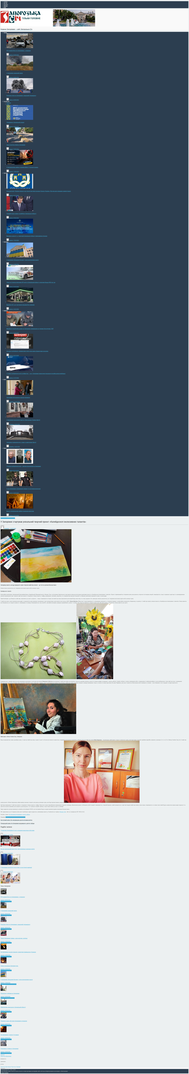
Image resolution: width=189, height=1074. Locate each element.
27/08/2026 (16, 264)
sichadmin (11, 402)
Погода (2, 1054)
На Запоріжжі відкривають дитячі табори (19, 814)
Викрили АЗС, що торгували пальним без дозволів (20, 305)
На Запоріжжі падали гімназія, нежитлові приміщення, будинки (18, 952)
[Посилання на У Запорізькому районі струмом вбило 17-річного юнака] (19, 164)
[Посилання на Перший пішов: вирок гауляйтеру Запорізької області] (19, 210)
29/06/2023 (16, 218)
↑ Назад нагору (4, 1072)
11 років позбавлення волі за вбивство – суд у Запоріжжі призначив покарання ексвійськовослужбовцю (35, 373)
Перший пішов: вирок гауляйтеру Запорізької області (21, 213)
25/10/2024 (16, 515)
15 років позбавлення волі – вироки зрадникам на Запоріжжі (23, 466)
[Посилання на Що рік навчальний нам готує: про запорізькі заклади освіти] (10, 864)
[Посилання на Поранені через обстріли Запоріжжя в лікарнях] (3, 1018)
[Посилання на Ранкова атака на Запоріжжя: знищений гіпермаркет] (19, 92)
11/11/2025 (10, 835)
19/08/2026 (16, 126)
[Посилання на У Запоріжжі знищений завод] (19, 70)
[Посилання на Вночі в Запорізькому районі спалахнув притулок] (19, 508)
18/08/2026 (16, 149)
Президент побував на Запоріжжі (10, 993)
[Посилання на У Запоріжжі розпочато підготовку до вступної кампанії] (10, 883)
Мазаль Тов (63, 812)
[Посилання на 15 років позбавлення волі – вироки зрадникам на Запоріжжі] (19, 463)
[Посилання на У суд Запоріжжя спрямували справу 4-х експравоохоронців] (19, 485)
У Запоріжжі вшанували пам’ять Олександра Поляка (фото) (23, 420)
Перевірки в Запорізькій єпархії (15, 122)
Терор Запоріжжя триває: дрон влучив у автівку (14, 938)
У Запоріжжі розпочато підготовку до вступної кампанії (16, 867)
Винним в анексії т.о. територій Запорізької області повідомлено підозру (26, 236)
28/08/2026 (16, 55)
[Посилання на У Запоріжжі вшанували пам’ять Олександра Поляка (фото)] (19, 417)
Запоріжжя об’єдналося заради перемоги (18, 397)
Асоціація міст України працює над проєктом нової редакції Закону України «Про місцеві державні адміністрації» (38, 191)
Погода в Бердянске (6, 1066)
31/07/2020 (13, 528)
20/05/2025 (16, 493)
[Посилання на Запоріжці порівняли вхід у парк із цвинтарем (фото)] (19, 439)
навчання (23, 817)
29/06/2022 (10, 853)
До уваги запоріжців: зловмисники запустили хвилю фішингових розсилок (27, 351)
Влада (4, 998)
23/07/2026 (16, 355)
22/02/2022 (17, 424)
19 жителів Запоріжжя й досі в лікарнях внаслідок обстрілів (17, 830)
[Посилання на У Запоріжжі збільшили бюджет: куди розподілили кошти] (19, 257)
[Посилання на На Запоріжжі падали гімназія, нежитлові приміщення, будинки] (3, 949)
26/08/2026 (7, 996)
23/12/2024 (16, 195)
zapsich (11, 55)
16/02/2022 (17, 446)
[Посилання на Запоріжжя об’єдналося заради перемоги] (19, 394)
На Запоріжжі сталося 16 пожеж (10, 1035)
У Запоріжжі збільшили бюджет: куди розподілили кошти (22, 260)
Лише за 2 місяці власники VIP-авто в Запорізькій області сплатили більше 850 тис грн (30, 282)
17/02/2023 (16, 240)
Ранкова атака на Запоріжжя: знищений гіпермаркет (21, 95)
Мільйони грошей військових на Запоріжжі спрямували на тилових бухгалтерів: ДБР (30, 329)
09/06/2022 (10, 872)
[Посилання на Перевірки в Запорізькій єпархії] (19, 119)
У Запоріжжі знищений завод (14, 73)
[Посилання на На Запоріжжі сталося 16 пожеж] (3, 1031)
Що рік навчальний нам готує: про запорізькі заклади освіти (18, 849)
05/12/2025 (16, 470)
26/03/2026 (16, 286)
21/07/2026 (16, 378)
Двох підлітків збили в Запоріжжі (15, 145)
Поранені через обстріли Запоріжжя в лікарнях (14, 1021)
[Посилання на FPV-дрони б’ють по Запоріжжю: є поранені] (19, 47)
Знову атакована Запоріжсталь (9, 966)
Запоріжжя (3, 518)
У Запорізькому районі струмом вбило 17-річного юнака (22, 167)
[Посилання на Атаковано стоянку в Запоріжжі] (3, 1045)
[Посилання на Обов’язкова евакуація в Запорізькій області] (3, 1004)
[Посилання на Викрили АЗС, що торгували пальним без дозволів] (19, 302)
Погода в (6, 1056)
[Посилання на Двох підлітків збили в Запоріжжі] (19, 142)
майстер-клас (18, 817)
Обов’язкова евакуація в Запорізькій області (13, 1007)
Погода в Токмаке (15, 1066)
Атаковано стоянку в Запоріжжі (9, 1048)
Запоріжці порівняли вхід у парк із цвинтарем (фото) (21, 442)
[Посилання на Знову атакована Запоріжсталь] (3, 963)
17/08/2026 (16, 171)
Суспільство (12, 518)
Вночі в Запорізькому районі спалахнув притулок (20, 511)
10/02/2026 (16, 309)
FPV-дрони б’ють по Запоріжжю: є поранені (18, 50)
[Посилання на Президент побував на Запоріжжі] (3, 990)
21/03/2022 (17, 402)
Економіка (5, 984)
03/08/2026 (16, 333)
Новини (7, 518)
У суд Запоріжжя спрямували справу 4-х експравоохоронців (23, 489)
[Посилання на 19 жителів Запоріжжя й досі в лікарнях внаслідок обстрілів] (10, 846)
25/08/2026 (7, 1051)
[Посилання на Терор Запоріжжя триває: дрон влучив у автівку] (3, 935)
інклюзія (13, 817)
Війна (2, 901)
